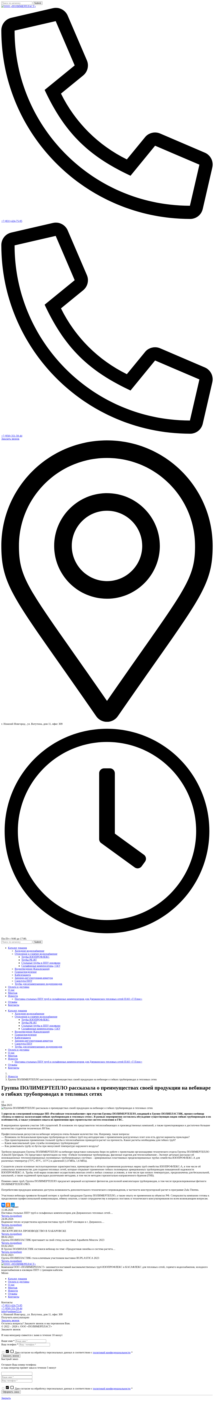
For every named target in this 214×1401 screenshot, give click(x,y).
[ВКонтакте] (3, 1205)
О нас (11, 1284)
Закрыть (6, 1398)
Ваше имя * (8, 1341)
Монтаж (12, 1287)
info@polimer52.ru (11, 1311)
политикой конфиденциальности (112, 1352)
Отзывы (12, 1293)
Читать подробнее (11, 1215)
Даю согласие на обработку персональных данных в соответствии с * (69, 1352)
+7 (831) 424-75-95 (11, 221)
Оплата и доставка (18, 1281)
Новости (13, 1076)
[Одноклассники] (8, 1205)
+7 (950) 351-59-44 (11, 435)
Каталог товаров (17, 1278)
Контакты (13, 1296)
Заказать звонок (10, 438)
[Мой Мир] (13, 1205)
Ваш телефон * (9, 1344)
